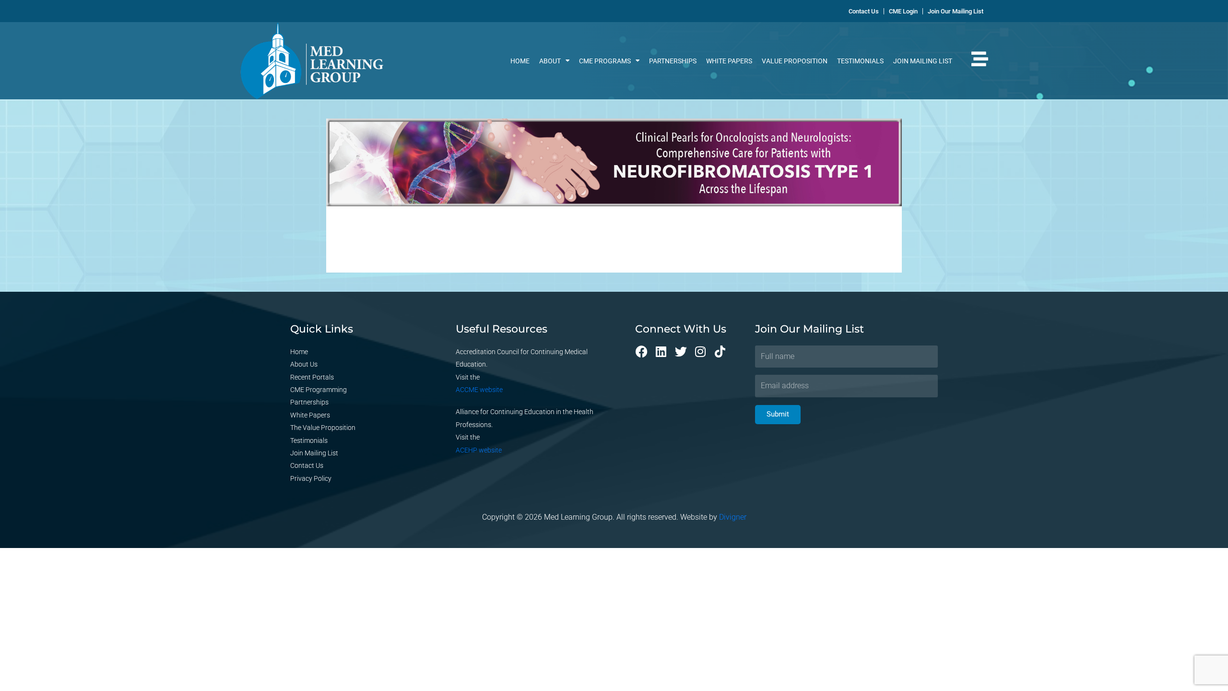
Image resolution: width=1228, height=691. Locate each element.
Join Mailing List (922, 61)
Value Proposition (794, 61)
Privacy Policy (310, 478)
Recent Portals (312, 377)
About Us (304, 364)
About (550, 61)
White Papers (729, 61)
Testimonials (860, 61)
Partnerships (673, 61)
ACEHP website (479, 450)
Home (520, 61)
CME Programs (605, 61)
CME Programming (318, 389)
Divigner (732, 517)
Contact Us (306, 465)
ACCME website (479, 389)
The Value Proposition (322, 427)
